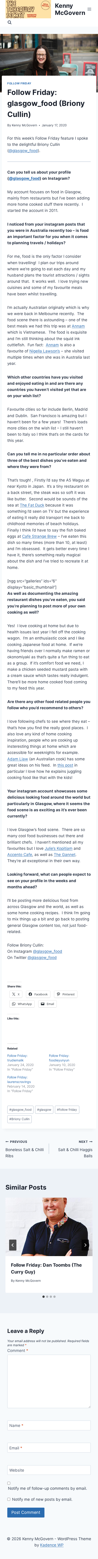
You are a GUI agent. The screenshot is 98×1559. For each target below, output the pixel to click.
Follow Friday (19, 83)
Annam (78, 326)
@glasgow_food (23, 150)
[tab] (43, 1297)
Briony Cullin (19, 1119)
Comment (17, 1350)
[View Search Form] (9, 22)
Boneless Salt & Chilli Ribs (24, 1149)
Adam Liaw (17, 759)
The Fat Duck (32, 505)
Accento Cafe (19, 854)
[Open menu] (89, 9)
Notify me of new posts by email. (42, 1499)
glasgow (44, 1109)
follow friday (67, 1109)
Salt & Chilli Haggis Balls (75, 1149)
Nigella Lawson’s (44, 351)
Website (16, 1470)
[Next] (85, 1245)
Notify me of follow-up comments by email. (47, 1488)
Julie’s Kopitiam (58, 848)
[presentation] (49, 1227)
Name (16, 1425)
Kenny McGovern (24, 125)
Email (15, 1448)
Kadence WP (52, 1545)
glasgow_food (20, 1109)
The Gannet (64, 854)
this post (65, 765)
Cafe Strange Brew (39, 536)
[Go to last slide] (12, 1245)
